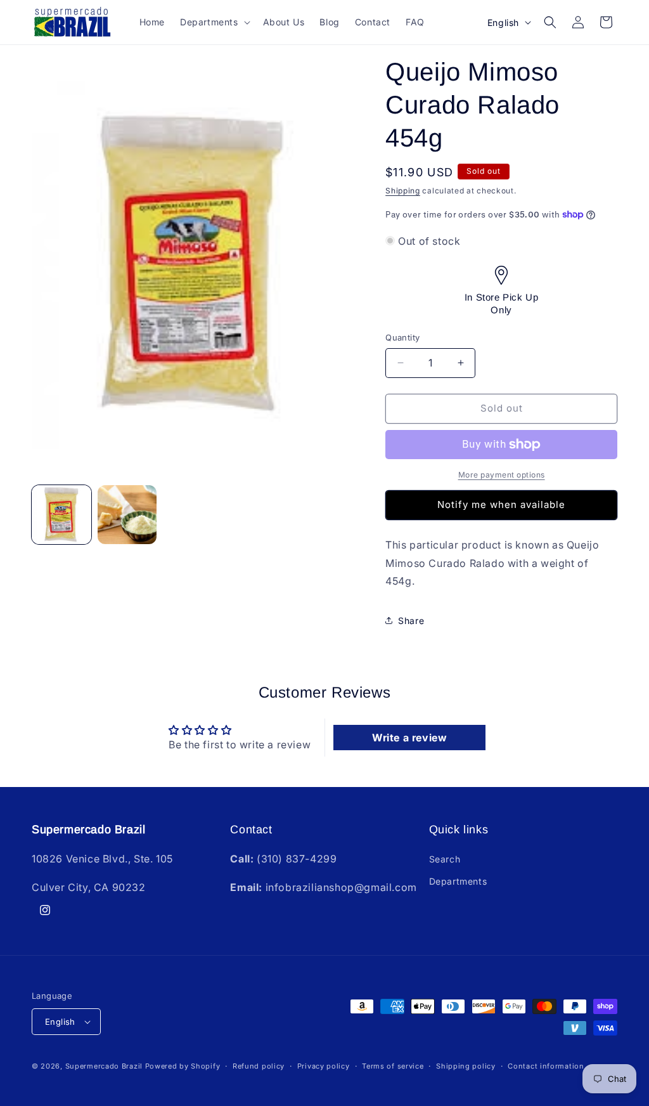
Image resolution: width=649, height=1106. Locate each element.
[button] (213, 22)
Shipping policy (466, 1066)
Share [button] (411, 620)
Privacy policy (323, 1066)
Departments (458, 881)
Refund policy (259, 1066)
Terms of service (392, 1066)
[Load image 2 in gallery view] (127, 515)
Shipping (402, 190)
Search (445, 859)
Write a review (409, 737)
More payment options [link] (501, 474)
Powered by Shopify (183, 1066)
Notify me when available (501, 504)
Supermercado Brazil (104, 1066)
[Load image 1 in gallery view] (61, 515)
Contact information (546, 1066)
